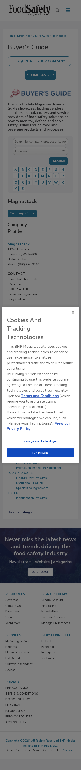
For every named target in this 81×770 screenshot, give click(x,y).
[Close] (73, 312)
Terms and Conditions (40, 395)
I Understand (40, 452)
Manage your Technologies (41, 441)
